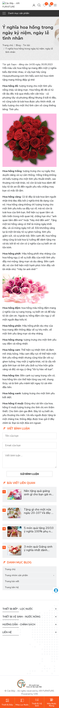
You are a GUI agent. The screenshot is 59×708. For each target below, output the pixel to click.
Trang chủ (7, 45)
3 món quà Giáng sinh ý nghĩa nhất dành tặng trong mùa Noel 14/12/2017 (38, 552)
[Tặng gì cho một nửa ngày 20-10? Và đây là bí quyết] (14, 513)
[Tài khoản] (33, 5)
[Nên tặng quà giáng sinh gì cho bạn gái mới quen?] (14, 494)
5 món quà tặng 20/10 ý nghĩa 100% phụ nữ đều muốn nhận (39, 531)
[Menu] (55, 5)
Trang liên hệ (12, 587)
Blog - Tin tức (23, 45)
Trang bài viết (12, 581)
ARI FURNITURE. (46, 690)
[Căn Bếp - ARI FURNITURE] (14, 5)
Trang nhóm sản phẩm (29, 575)
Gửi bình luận (29, 474)
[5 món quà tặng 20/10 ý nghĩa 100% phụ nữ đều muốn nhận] (14, 531)
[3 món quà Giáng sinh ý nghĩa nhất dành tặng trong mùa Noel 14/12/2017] (14, 550)
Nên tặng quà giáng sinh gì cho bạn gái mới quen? (39, 494)
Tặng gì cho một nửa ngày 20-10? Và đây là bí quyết (39, 512)
